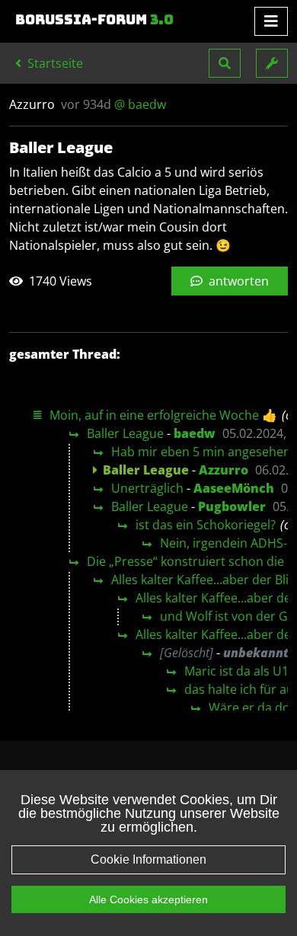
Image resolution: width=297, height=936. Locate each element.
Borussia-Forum (94, 20)
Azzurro (223, 470)
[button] (225, 63)
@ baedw (140, 104)
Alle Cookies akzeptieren (148, 899)
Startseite (53, 63)
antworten (237, 281)
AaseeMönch (233, 488)
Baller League (125, 433)
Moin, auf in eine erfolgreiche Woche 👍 (163, 415)
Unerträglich (147, 488)
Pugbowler (232, 506)
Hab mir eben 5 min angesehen (201, 451)
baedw (195, 433)
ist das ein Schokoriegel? (206, 524)
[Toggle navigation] (271, 21)
